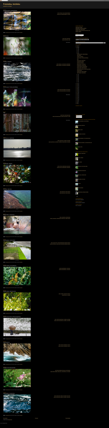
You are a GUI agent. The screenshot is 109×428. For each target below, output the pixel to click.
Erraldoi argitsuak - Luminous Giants (9, 240)
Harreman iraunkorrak (80, 187)
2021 (77, 87)
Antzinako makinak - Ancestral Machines (9, 265)
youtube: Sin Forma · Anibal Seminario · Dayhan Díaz (63, 167)
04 (77, 78)
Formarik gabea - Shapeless (7, 163)
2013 (77, 97)
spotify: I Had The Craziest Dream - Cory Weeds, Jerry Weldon (62, 319)
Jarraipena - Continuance (7, 61)
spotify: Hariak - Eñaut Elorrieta (66, 38)
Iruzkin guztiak (78, 117)
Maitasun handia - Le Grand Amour (8, 214)
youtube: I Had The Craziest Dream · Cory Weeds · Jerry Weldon (62, 320)
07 (77, 74)
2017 (77, 92)
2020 (77, 88)
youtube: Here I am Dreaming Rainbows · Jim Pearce (63, 14)
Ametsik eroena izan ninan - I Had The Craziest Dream (12, 316)
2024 (77, 83)
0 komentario (21, 32)
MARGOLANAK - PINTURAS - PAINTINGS (81, 28)
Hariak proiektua (79, 55)
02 (77, 80)
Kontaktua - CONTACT (78, 31)
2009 (77, 102)
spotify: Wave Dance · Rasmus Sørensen (65, 191)
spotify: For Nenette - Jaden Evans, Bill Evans (64, 293)
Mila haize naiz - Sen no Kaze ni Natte (82, 166)
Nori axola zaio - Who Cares (81, 125)
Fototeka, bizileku (11, 4)
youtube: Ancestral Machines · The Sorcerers (64, 269)
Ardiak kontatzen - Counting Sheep (9, 393)
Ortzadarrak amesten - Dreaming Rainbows (10, 10)
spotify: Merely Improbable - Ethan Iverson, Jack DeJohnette (62, 370)
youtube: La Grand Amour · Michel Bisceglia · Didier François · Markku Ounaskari (60, 218)
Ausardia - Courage (80, 129)
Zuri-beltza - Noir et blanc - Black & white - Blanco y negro (83, 30)
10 (77, 50)
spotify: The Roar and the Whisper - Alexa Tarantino (63, 89)
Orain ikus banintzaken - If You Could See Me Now (84, 138)
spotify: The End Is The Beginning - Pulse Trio (64, 344)
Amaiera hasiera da (6, 342)
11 (77, 49)
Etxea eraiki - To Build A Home (81, 153)
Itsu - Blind (79, 183)
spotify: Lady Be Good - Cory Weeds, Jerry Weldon (64, 140)
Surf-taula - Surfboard (80, 157)
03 (77, 79)
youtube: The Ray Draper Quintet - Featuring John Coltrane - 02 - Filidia (61, 116)
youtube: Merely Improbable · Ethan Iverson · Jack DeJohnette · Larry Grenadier (60, 371)
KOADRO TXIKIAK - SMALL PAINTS (80, 29)
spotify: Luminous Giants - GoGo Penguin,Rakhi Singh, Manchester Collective (60, 242)
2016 (77, 93)
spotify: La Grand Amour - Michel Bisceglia (65, 217)
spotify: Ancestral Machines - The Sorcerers (64, 268)
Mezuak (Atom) (10, 419)
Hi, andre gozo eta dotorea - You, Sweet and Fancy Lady (85, 142)
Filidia (4, 112)
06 (77, 75)
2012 (77, 98)
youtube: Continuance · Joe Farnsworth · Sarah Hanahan (63, 65)
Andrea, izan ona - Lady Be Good (81, 60)
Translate (81, 36)
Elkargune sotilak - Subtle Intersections (9, 291)
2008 (77, 103)
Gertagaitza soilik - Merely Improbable (9, 367)
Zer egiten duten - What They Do (82, 170)
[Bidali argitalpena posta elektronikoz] (4, 32)
